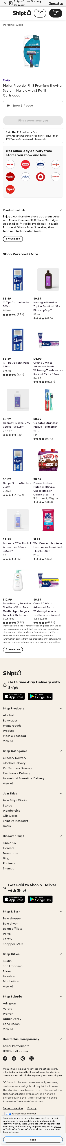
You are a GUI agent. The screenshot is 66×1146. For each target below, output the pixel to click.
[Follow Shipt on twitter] (31, 1058)
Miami (7, 971)
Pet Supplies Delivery (17, 768)
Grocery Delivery (14, 758)
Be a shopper (12, 918)
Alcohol (8, 715)
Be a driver (10, 923)
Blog (6, 858)
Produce (8, 730)
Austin (7, 961)
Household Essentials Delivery (24, 778)
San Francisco (13, 966)
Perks (7, 933)
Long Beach (11, 1023)
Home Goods (12, 725)
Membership (12, 810)
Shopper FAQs (13, 944)
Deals (7, 826)
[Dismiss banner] (5, 3)
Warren (8, 1013)
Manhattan (11, 981)
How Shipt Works (15, 800)
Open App (56, 3)
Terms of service (13, 1108)
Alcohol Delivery (14, 763)
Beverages (10, 720)
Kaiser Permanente (16, 1046)
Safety (7, 938)
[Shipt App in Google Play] (40, 697)
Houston (9, 976)
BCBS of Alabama (15, 1051)
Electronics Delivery (16, 773)
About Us (9, 843)
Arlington (9, 1003)
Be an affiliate (12, 928)
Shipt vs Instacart (15, 820)
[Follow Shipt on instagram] (14, 1058)
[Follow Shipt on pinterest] (23, 1058)
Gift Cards (10, 815)
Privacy (31, 1108)
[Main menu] (7, 13)
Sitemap (8, 868)
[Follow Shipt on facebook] (5, 1058)
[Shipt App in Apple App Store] (14, 697)
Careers (8, 848)
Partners (9, 863)
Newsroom (10, 853)
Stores (7, 805)
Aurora (7, 1008)
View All (8, 741)
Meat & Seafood (14, 735)
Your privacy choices (24, 1113)
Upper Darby (12, 1018)
